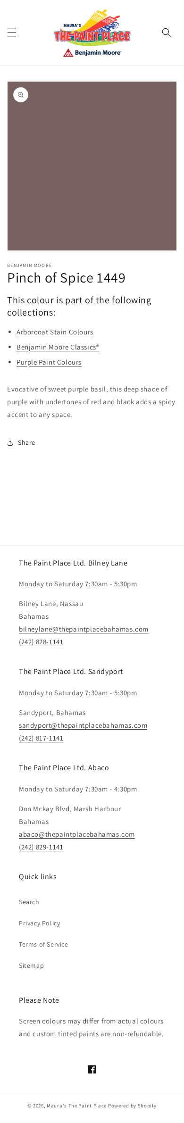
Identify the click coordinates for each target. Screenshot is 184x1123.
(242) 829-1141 (41, 846)
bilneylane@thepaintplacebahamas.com (84, 628)
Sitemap (31, 965)
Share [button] (26, 442)
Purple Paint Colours (49, 362)
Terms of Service (43, 944)
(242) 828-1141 (41, 641)
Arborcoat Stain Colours (55, 331)
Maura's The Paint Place (77, 1105)
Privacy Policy (39, 923)
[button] (11, 32)
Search (29, 902)
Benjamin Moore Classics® (58, 346)
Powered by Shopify (132, 1105)
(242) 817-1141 (41, 737)
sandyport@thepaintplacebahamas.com (83, 725)
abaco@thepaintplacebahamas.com (77, 834)
